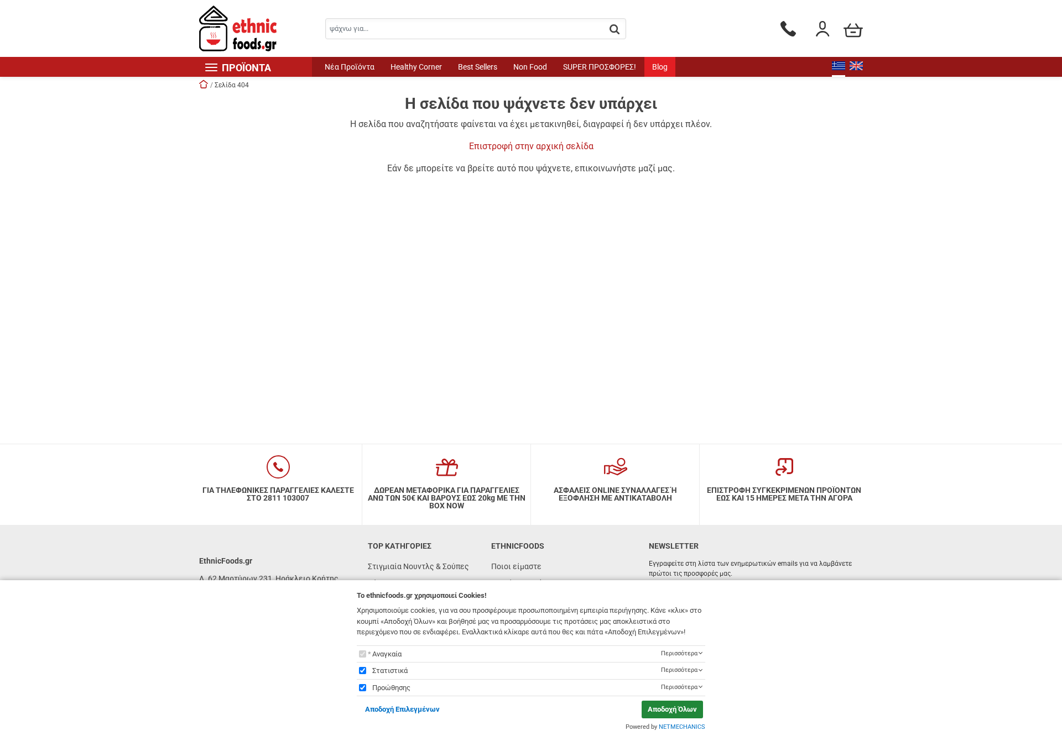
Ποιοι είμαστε (516, 566)
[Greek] (838, 67)
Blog (660, 66)
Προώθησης (391, 688)
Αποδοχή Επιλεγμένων (402, 709)
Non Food (530, 66)
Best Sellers (477, 66)
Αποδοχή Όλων (672, 709)
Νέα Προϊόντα (349, 66)
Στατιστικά (390, 670)
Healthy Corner (416, 66)
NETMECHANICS (682, 726)
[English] (856, 67)
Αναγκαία (387, 654)
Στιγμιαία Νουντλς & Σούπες (418, 566)
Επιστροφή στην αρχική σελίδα (531, 146)
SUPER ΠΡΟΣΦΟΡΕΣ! (599, 66)
